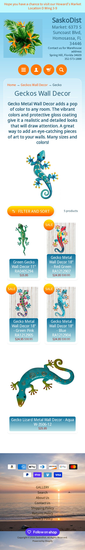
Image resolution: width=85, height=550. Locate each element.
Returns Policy (42, 513)
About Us (42, 497)
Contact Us (42, 503)
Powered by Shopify (42, 541)
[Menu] (23, 69)
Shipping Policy (42, 508)
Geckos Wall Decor (34, 85)
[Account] (36, 69)
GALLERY (42, 487)
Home (11, 85)
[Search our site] (61, 69)
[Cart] (48, 69)
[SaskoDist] (22, 38)
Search (42, 492)
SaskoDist (41, 537)
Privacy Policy (43, 518)
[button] (30, 211)
